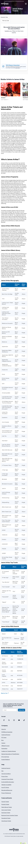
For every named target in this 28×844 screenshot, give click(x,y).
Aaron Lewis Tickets (6, 810)
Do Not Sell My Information (7, 782)
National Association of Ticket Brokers (10, 754)
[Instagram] (14, 720)
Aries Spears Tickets (6, 821)
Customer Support (5, 768)
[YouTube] (19, 720)
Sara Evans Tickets (5, 812)
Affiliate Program (5, 745)
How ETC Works (5, 787)
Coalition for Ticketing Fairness (8, 751)
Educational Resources (6, 790)
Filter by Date (5, 20)
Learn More (17, 67)
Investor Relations (5, 759)
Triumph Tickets (5, 801)
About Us (3, 729)
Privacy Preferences (6, 793)
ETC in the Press (5, 756)
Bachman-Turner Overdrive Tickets (9, 815)
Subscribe (21, 710)
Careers (3, 743)
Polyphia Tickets (5, 804)
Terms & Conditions (6, 773)
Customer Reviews (5, 734)
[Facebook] (3, 720)
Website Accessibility (6, 784)
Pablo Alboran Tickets (6, 807)
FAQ (2, 771)
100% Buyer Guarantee (6, 732)
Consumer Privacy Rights (7, 779)
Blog (2, 740)
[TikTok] (24, 720)
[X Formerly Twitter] (8, 720)
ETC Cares (3, 737)
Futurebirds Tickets (5, 818)
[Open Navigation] (26, 4)
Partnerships (4, 748)
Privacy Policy (4, 776)
